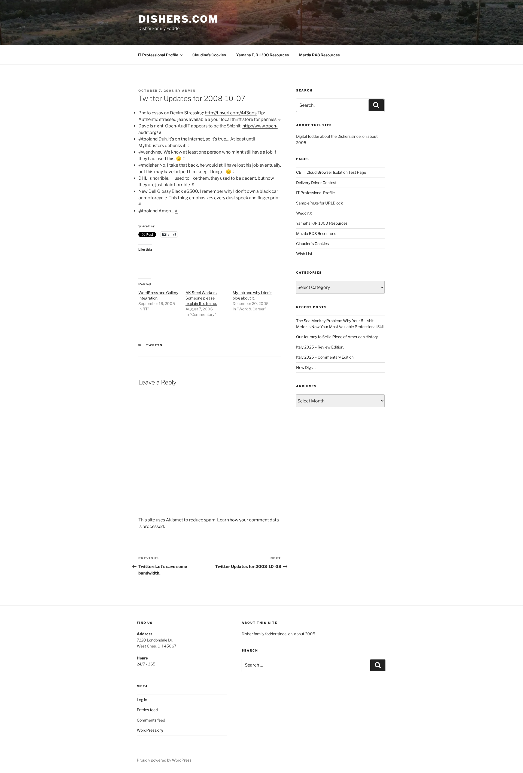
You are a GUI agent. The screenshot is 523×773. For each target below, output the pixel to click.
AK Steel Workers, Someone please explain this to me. (201, 298)
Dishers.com (178, 19)
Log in (142, 699)
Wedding (304, 213)
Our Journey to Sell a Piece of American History (337, 336)
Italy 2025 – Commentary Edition (325, 357)
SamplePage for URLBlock (319, 203)
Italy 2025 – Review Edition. (320, 347)
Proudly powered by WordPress (164, 760)
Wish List (304, 253)
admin (189, 91)
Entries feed (147, 709)
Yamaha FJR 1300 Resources (262, 55)
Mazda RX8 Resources (319, 55)
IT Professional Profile (158, 55)
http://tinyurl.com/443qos (231, 112)
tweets (154, 345)
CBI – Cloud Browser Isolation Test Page (331, 172)
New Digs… (305, 367)
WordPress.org (150, 730)
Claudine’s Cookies (209, 55)
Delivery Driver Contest (316, 182)
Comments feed (151, 720)
